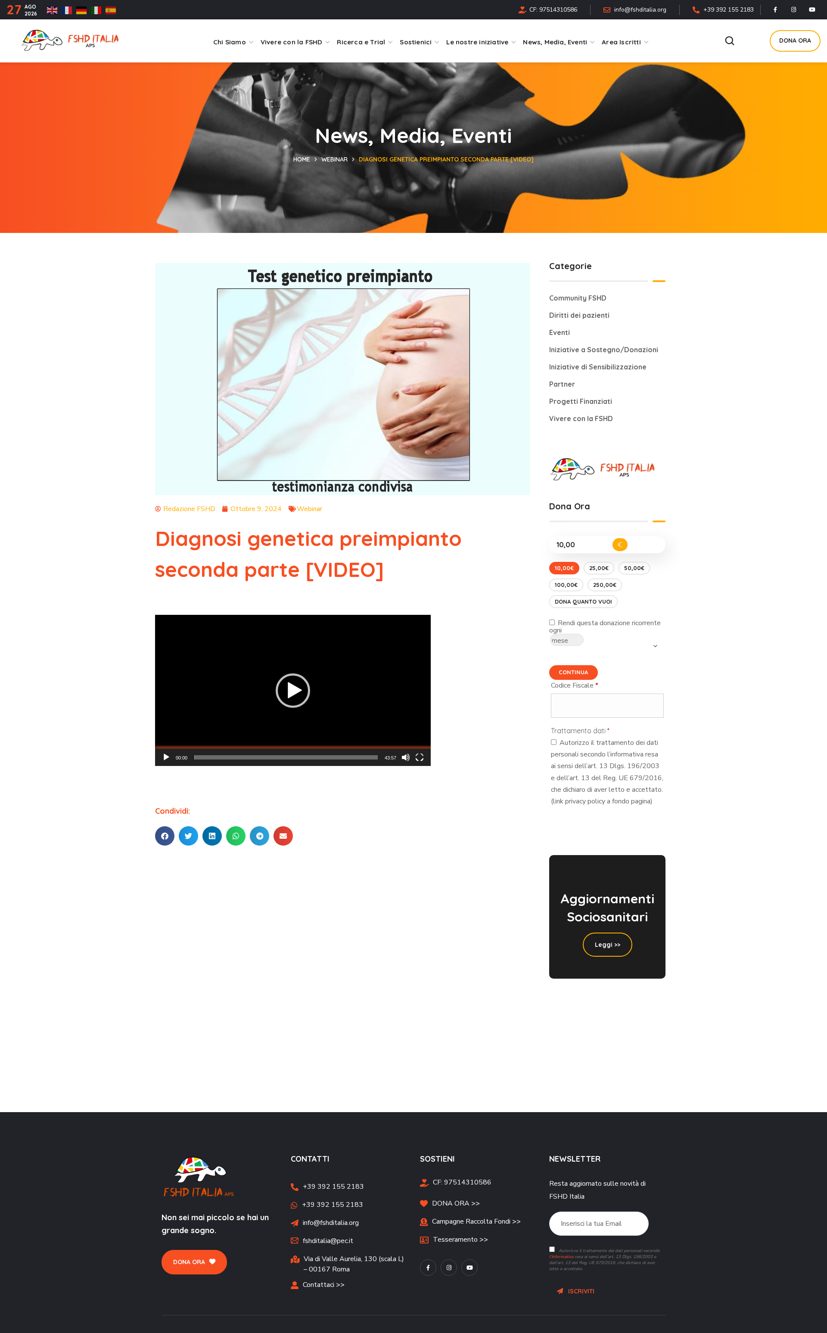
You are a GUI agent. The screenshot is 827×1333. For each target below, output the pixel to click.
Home (301, 159)
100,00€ (566, 584)
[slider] (286, 757)
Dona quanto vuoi (583, 601)
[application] (293, 690)
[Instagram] (794, 10)
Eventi (559, 332)
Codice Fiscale (593, 685)
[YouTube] (812, 10)
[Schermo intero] (419, 757)
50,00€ (634, 567)
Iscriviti (578, 1291)
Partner (562, 384)
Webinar (334, 159)
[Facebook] (775, 10)
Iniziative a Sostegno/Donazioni (603, 349)
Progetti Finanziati (580, 401)
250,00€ (604, 584)
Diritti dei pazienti (579, 315)
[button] (729, 40)
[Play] (166, 757)
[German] (83, 10)
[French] (69, 10)
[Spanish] (113, 10)
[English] (54, 10)
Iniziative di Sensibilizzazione (598, 367)
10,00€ (564, 567)
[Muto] (405, 757)
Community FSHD (577, 298)
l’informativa (561, 1257)
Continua (573, 672)
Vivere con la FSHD (581, 418)
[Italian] (98, 10)
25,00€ (599, 567)
